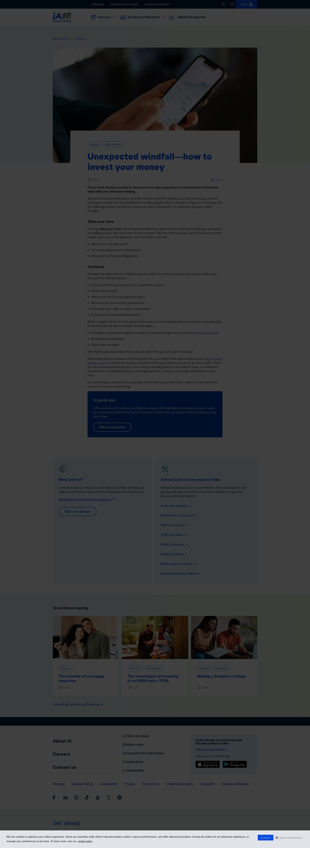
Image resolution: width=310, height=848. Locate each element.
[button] (289, 837)
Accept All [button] (265, 837)
